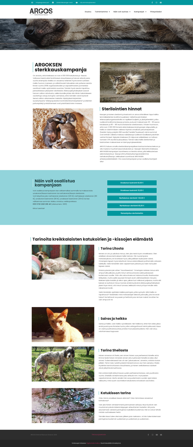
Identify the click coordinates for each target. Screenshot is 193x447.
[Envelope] (161, 2)
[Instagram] (156, 2)
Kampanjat (139, 11)
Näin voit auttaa (120, 11)
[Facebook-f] (152, 2)
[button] (132, 182)
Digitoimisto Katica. (93, 443)
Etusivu (88, 11)
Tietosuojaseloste (99, 434)
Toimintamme (101, 11)
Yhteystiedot (156, 11)
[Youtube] (157, 435)
